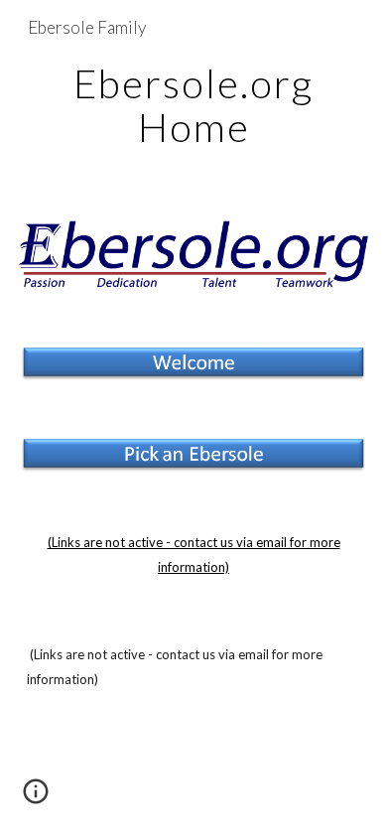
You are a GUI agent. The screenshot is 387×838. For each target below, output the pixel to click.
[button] (36, 798)
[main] (193, 105)
